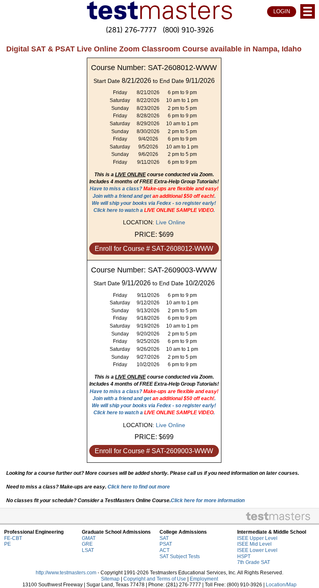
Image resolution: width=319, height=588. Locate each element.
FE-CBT (13, 538)
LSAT (88, 550)
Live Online (170, 222)
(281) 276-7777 (131, 29)
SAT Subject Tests (180, 556)
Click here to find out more (139, 487)
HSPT (243, 556)
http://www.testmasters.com (66, 573)
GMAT (89, 538)
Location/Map (281, 585)
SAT (164, 538)
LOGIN (281, 11)
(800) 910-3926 (188, 29)
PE (7, 544)
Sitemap (110, 579)
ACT (164, 550)
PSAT (166, 544)
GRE (87, 544)
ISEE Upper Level (257, 538)
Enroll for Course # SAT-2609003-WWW (154, 450)
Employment (204, 579)
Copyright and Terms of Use (154, 579)
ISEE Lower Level (257, 550)
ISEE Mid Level (254, 544)
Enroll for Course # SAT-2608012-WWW (154, 248)
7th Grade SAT (253, 562)
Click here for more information (208, 500)
